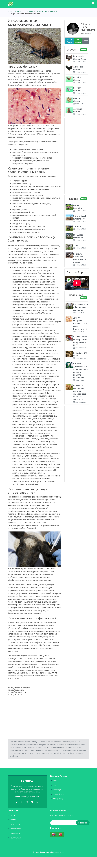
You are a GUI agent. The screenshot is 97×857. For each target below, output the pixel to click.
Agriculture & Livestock (24, 11)
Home (10, 11)
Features (56, 785)
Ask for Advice (69, 40)
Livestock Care (41, 11)
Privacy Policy (58, 799)
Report (85, 41)
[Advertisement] (34, 716)
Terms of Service (59, 794)
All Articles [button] (78, 40)
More (83, 49)
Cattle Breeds (15, 824)
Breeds (12, 815)
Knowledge (57, 790)
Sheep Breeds (15, 829)
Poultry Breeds (15, 838)
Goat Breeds (15, 833)
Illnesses (53, 11)
